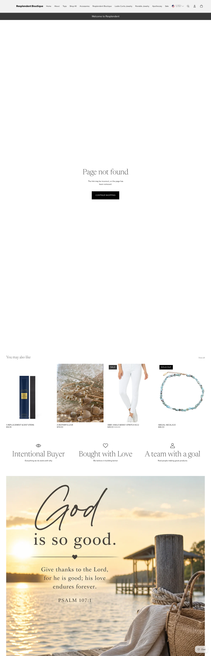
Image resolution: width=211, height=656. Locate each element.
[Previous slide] (61, 393)
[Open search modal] (188, 6)
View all (201, 357)
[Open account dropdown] (194, 6)
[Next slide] (98, 393)
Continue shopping (105, 195)
